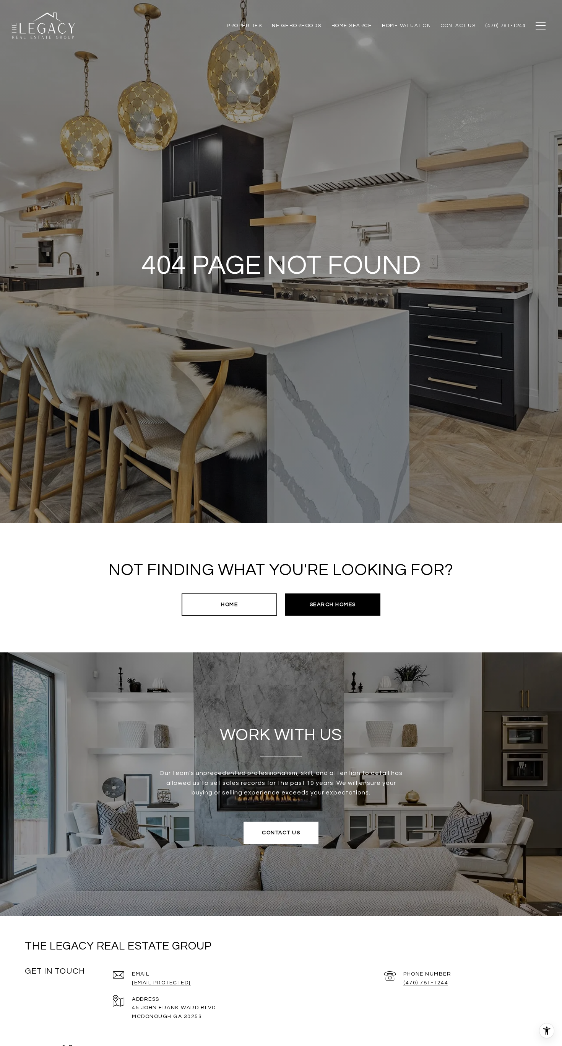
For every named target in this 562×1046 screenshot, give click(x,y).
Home (229, 604)
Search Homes (333, 604)
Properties (244, 25)
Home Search (351, 25)
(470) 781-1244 (425, 983)
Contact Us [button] (281, 832)
